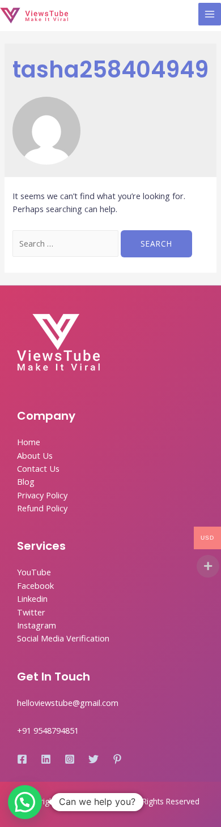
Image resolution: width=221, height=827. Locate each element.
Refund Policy (42, 508)
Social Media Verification (63, 638)
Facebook (35, 585)
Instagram (36, 625)
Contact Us (38, 468)
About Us (35, 455)
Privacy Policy (42, 495)
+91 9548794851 (48, 730)
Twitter (31, 612)
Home (28, 441)
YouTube (34, 572)
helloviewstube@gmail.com (67, 702)
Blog (26, 481)
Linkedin (32, 598)
